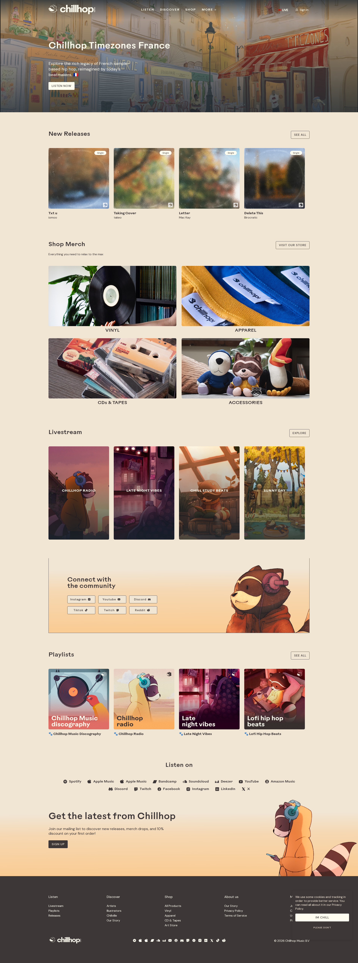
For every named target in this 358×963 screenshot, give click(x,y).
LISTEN (147, 9)
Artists (111, 906)
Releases (54, 916)
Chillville (112, 916)
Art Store (171, 925)
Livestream (55, 906)
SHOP (190, 9)
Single (100, 152)
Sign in (304, 10)
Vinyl (168, 911)
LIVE (285, 10)
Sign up (58, 844)
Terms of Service (235, 916)
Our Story (113, 920)
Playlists (53, 911)
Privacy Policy (233, 911)
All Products (173, 906)
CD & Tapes (173, 920)
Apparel (170, 916)
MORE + (209, 9)
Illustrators (114, 911)
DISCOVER (170, 9)
